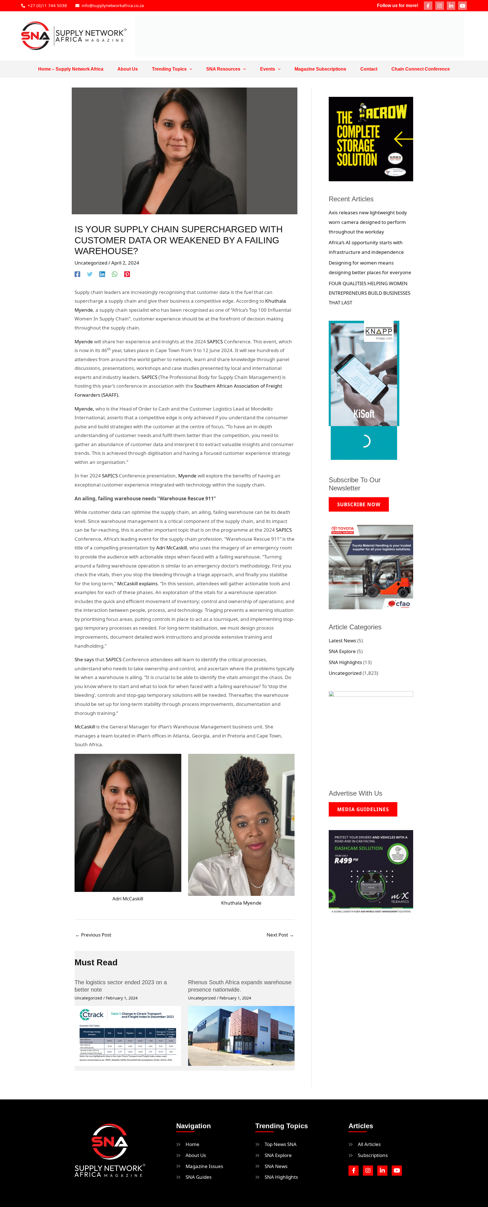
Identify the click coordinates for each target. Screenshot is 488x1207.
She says (84, 659)
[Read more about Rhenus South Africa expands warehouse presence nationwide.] (241, 1035)
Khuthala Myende (241, 903)
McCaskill (85, 726)
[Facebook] (77, 273)
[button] (189, 69)
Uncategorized (91, 262)
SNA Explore (342, 651)
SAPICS (215, 341)
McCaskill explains (137, 583)
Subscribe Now (358, 504)
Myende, (84, 408)
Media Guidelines (363, 809)
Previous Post (93, 934)
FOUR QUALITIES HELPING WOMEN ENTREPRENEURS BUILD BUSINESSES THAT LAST (369, 293)
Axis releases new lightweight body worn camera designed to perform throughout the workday (368, 222)
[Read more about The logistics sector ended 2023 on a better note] (128, 1035)
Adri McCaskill (171, 547)
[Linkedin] (102, 273)
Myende (84, 341)
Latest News (342, 640)
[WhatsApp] (114, 273)
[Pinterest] (127, 273)
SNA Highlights (345, 662)
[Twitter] (90, 273)
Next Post (280, 934)
